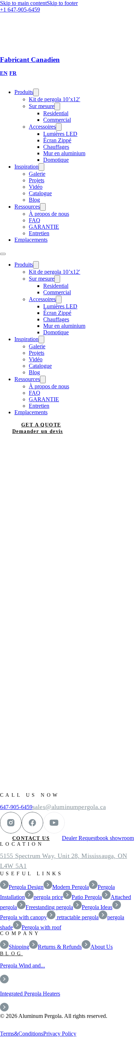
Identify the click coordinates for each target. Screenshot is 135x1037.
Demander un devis (37, 431)
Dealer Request (79, 838)
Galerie (37, 174)
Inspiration (26, 167)
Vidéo (35, 187)
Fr (13, 73)
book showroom (115, 838)
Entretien (39, 233)
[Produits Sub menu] (36, 92)
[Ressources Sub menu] (43, 207)
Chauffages (56, 147)
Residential (55, 113)
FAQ (34, 220)
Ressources (27, 207)
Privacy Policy (59, 1034)
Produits (23, 92)
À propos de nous (49, 214)
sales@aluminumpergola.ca (69, 806)
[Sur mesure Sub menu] (57, 106)
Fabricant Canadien (30, 59)
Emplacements (31, 240)
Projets (36, 180)
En (4, 73)
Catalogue (40, 193)
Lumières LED (60, 134)
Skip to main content (23, 3)
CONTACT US (31, 838)
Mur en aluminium (64, 153)
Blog (34, 200)
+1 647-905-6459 (20, 9)
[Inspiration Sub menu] (41, 167)
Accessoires (42, 127)
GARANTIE (44, 227)
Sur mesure (41, 106)
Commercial (57, 120)
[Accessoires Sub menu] (59, 127)
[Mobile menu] (3, 254)
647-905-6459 (16, 807)
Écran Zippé (57, 140)
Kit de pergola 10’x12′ (54, 99)
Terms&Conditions (21, 1034)
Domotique (56, 160)
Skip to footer (62, 3)
